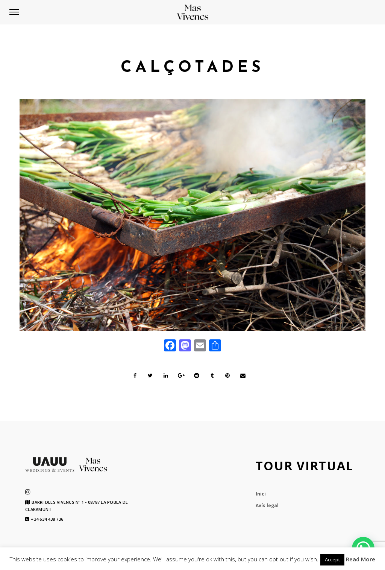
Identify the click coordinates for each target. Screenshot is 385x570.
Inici (261, 494)
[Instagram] (27, 492)
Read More (360, 559)
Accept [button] (332, 559)
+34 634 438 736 (47, 519)
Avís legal (267, 505)
